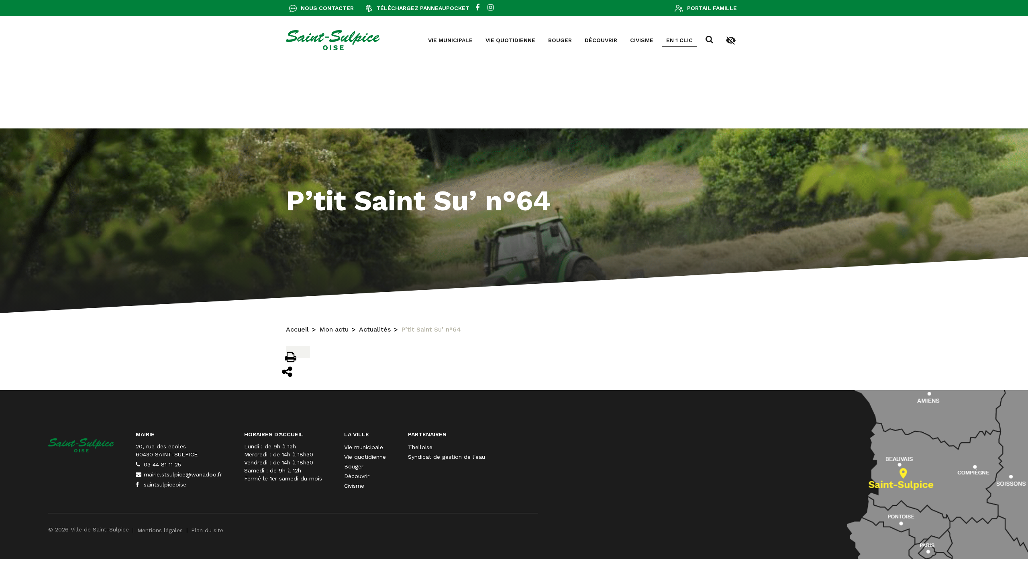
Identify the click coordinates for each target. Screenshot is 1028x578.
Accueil (297, 329)
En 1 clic (679, 40)
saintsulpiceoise (164, 484)
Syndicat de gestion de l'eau (446, 457)
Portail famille (712, 8)
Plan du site (207, 530)
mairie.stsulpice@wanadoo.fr (182, 474)
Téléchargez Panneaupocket (422, 8)
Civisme (641, 40)
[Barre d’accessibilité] (731, 39)
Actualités (375, 329)
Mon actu (334, 329)
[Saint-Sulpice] (333, 40)
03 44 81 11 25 (161, 464)
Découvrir (601, 40)
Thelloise (420, 447)
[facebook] (477, 8)
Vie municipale (450, 40)
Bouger (560, 40)
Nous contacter (327, 8)
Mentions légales (160, 530)
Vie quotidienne (510, 40)
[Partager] (287, 371)
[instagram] (490, 8)
